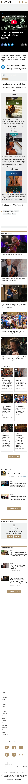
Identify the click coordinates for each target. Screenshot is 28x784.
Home (3, 692)
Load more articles (14, 508)
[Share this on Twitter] (5, 44)
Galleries (4, 697)
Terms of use (4, 766)
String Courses (6, 723)
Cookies (20, 766)
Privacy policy (13, 766)
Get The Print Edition (7, 709)
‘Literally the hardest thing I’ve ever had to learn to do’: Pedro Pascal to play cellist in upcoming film (14, 358)
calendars (13, 89)
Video (2, 13)
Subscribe (4, 718)
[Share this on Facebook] (2, 44)
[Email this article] (12, 44)
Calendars (14, 169)
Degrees (4, 730)
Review (9, 471)
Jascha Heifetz (7, 213)
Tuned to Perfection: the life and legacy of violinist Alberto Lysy (13, 279)
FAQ (25, 766)
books (2, 89)
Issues (3, 699)
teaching (23, 87)
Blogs (3, 378)
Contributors (19, 763)
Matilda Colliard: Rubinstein (15, 474)
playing (17, 87)
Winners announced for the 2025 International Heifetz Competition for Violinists (18, 485)
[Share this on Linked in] (8, 44)
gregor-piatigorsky (8, 211)
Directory (4, 713)
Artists (4, 695)
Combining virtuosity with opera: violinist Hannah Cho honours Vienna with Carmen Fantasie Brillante (20, 441)
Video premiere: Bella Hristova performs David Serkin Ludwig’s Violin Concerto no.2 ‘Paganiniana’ (14, 305)
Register (17, 536)
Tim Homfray (23, 476)
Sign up (5, 79)
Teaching (14, 131)
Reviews (4, 716)
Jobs (3, 706)
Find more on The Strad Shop (14, 205)
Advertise (4, 725)
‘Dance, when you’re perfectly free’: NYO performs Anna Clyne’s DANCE (14, 332)
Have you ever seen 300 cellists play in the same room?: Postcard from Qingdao (7, 384)
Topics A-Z (18, 765)
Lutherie (4, 704)
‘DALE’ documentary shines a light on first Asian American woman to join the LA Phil (18, 554)
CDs (9, 89)
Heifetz (16, 211)
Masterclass (5, 737)
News (11, 481)
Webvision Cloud (17, 779)
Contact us (5, 734)
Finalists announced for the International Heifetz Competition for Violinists (18, 498)
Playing (14, 94)
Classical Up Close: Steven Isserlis (12, 254)
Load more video (14, 456)
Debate (4, 711)
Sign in (7, 41)
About (3, 732)
